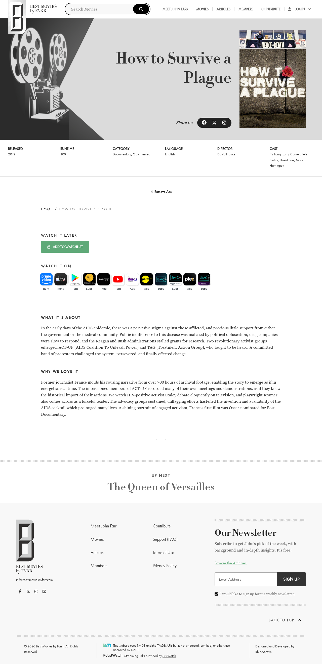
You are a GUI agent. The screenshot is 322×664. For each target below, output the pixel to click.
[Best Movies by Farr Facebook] (20, 591)
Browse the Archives (231, 563)
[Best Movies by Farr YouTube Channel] (44, 591)
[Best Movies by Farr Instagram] (36, 591)
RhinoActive (263, 651)
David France (226, 154)
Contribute (270, 9)
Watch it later (59, 235)
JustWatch (169, 655)
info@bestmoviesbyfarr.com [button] (34, 579)
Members (245, 9)
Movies (202, 9)
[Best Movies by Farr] (32, 9)
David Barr (287, 160)
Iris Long (275, 154)
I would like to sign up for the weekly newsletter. (257, 594)
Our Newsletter (245, 532)
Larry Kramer (291, 154)
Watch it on (56, 266)
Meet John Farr (175, 9)
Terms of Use (163, 552)
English (170, 154)
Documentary (122, 154)
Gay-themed (141, 154)
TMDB (141, 645)
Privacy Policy (165, 565)
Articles (223, 9)
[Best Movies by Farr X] (28, 591)
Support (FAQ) (165, 539)
